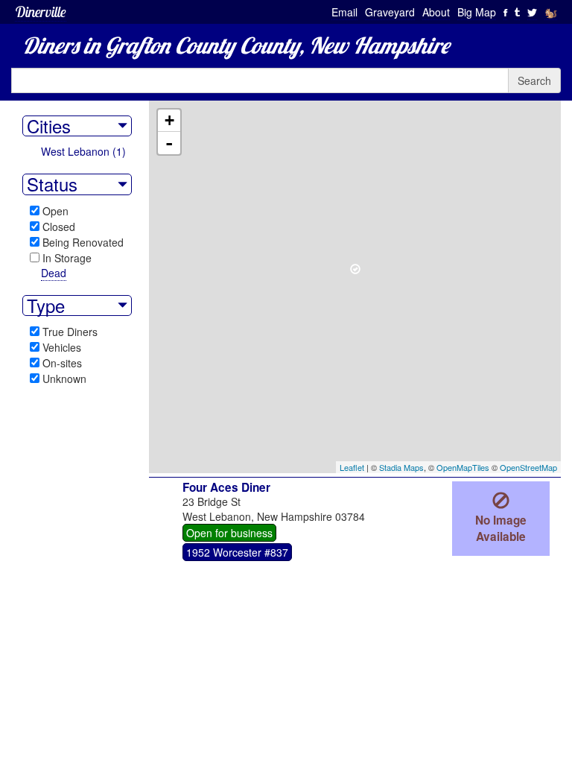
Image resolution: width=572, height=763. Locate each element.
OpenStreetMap (528, 467)
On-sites (62, 362)
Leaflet (352, 467)
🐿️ (550, 11)
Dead (53, 272)
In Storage (67, 257)
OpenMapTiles (462, 467)
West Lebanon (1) (83, 151)
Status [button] (52, 184)
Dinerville (40, 11)
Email (344, 11)
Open (55, 210)
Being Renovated (83, 242)
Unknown (64, 378)
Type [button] (46, 305)
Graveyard (390, 11)
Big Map (476, 11)
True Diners (70, 331)
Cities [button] (49, 125)
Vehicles (61, 347)
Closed (58, 226)
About (436, 11)
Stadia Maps (401, 467)
